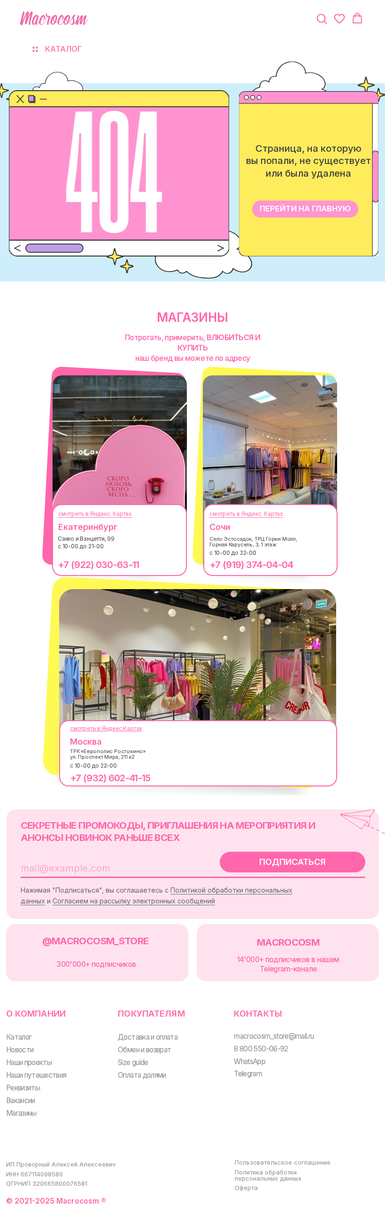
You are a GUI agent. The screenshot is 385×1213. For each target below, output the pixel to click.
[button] (321, 18)
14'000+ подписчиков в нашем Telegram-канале (288, 964)
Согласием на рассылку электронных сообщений (134, 901)
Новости (20, 1049)
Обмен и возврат (144, 1049)
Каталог (19, 1037)
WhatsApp (249, 1061)
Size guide (133, 1062)
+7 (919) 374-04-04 (251, 564)
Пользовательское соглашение (283, 1162)
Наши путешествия (36, 1075)
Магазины (21, 1113)
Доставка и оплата (147, 1037)
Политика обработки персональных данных (268, 1175)
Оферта (246, 1187)
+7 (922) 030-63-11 (98, 564)
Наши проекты (29, 1062)
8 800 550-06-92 (261, 1048)
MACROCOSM (288, 942)
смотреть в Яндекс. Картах (95, 513)
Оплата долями (142, 1075)
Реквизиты (23, 1087)
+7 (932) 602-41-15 (110, 778)
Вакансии (20, 1100)
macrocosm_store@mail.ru (274, 1036)
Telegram (248, 1073)
